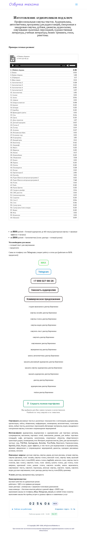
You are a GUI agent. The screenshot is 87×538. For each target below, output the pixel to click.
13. (14, 100)
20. (13, 117)
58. (13, 213)
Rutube (42, 443)
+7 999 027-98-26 (43, 281)
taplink (50, 460)
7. (16, 85)
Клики (14, 41)
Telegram (43, 271)
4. (15, 77)
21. (16, 120)
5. (15, 80)
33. (14, 150)
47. (13, 185)
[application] (43, 65)
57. (13, 210)
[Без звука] (68, 65)
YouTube (51, 443)
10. (16, 92)
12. (13, 97)
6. (16, 82)
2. (13, 72)
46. (13, 183)
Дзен (61, 440)
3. (16, 75)
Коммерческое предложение (43, 299)
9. (16, 90)
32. (13, 148)
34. (14, 153)
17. (14, 110)
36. (15, 158)
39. (14, 165)
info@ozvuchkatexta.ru (52, 525)
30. (15, 143)
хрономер (67, 470)
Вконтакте (60, 443)
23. (14, 125)
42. (16, 173)
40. (16, 168)
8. (16, 87)
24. (14, 128)
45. (24, 180)
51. (17, 195)
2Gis (18, 446)
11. (13, 95)
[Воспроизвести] (13, 65)
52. (14, 198)
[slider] (73, 65)
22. (17, 122)
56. (20, 208)
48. (16, 188)
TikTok (23, 443)
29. (16, 140)
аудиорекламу (72, 421)
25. (14, 130)
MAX (43, 262)
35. (16, 155)
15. (14, 105)
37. (13, 160)
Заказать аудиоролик (43, 290)
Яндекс (24, 446)
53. (13, 200)
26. (17, 133)
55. (15, 205)
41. (13, 170)
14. (17, 102)
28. (15, 138)
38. (14, 163)
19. (13, 115)
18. (18, 112)
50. (16, 193)
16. (14, 107)
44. (24, 178)
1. (17, 70)
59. (15, 215)
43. (14, 175)
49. (17, 190)
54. (13, 203)
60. (14, 218)
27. (16, 135)
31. (15, 145)
